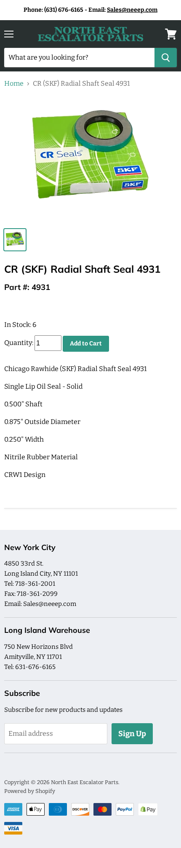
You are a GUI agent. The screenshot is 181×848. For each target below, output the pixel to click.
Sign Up (132, 733)
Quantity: (18, 343)
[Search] (165, 57)
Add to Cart (86, 343)
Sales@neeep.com (132, 9)
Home (14, 83)
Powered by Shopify (29, 791)
